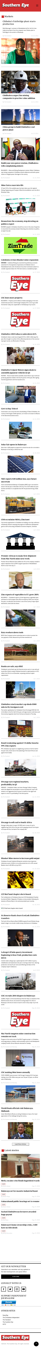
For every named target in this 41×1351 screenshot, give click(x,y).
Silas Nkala (5, 1220)
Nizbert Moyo (6, 1196)
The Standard (7, 36)
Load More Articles (20, 1144)
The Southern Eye (8, 1322)
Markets (8, 16)
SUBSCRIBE (15, 1276)
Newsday (14, 1047)
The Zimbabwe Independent (11, 1317)
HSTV (4, 1324)
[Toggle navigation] (37, 5)
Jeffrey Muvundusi (7, 1233)
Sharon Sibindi (6, 1186)
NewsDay (5, 1315)
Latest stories (11, 1150)
